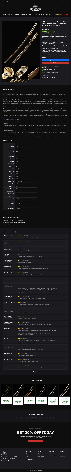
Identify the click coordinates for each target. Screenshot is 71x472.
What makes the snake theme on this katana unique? (15, 222)
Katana (18, 19)
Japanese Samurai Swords (11, 19)
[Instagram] (1, 460)
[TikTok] (4, 460)
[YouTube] (6, 460)
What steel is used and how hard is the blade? (13, 220)
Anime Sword (62, 456)
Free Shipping (6, 400)
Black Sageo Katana (19, 417)
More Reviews (35, 371)
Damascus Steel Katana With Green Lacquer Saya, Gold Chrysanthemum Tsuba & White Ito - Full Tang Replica (18, 399)
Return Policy (40, 455)
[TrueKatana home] (35, 8)
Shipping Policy (40, 453)
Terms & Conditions (41, 456)
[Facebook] (8, 460)
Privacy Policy (40, 458)
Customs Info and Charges (53, 455)
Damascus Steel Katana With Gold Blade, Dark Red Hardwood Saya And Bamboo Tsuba (41, 399)
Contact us (28, 455)
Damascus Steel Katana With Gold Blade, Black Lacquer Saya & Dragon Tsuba (6, 399)
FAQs (27, 458)
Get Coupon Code (35, 441)
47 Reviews (49, 27)
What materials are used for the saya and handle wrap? (15, 224)
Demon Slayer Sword (63, 455)
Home (4, 19)
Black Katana (26, 417)
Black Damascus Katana (51, 417)
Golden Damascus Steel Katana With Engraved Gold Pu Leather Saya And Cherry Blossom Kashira (64, 399)
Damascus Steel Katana (59, 96)
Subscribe (28, 456)
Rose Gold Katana (11, 119)
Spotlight (27, 460)
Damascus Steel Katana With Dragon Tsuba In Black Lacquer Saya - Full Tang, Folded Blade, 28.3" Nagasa (53, 399)
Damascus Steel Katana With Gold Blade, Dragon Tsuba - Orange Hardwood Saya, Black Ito (30, 399)
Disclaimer (50, 453)
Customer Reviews (29, 459)
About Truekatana (29, 453)
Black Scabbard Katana (42, 417)
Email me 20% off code (47, 75)
